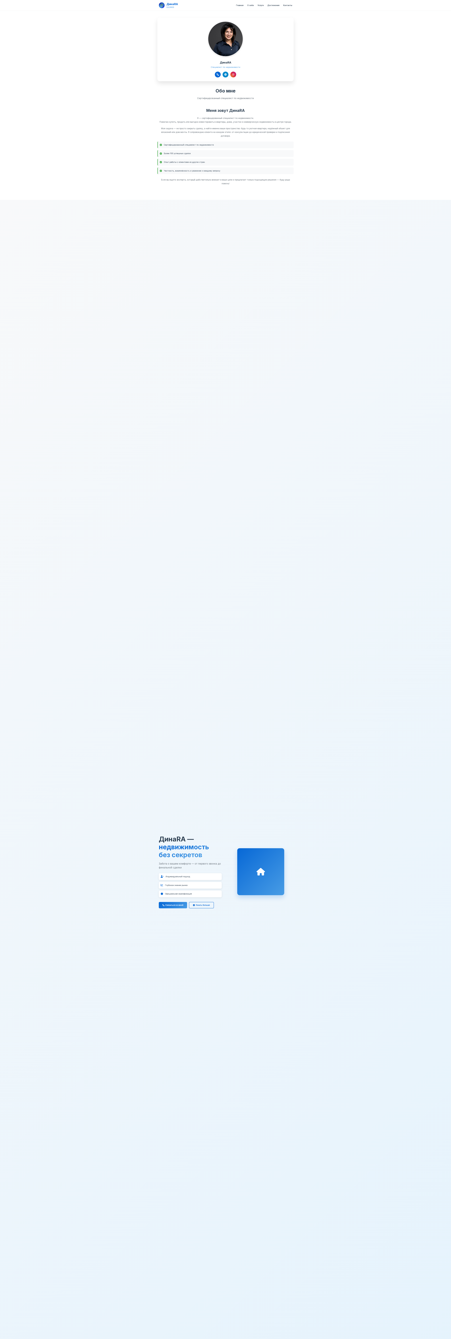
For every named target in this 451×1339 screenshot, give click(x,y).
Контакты (287, 5)
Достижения (273, 5)
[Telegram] (225, 74)
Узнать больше (203, 905)
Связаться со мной (174, 905)
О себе (250, 5)
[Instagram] (233, 74)
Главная (239, 5)
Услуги (261, 5)
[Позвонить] (218, 74)
